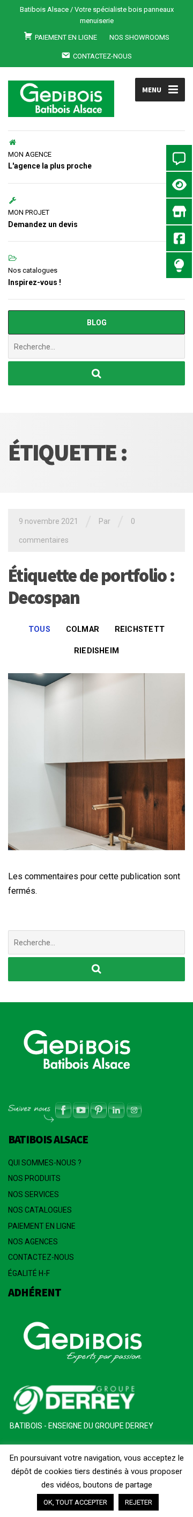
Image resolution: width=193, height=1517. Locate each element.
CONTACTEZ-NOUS (41, 1257)
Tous (39, 629)
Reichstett (140, 629)
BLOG (97, 322)
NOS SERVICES (33, 1194)
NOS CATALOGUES (40, 1210)
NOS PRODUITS (34, 1178)
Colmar (82, 629)
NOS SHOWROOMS (139, 37)
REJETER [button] (138, 1502)
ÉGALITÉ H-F (29, 1273)
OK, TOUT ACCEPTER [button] (75, 1502)
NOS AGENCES (33, 1241)
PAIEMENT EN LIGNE (42, 1226)
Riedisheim (96, 650)
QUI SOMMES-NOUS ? (44, 1162)
